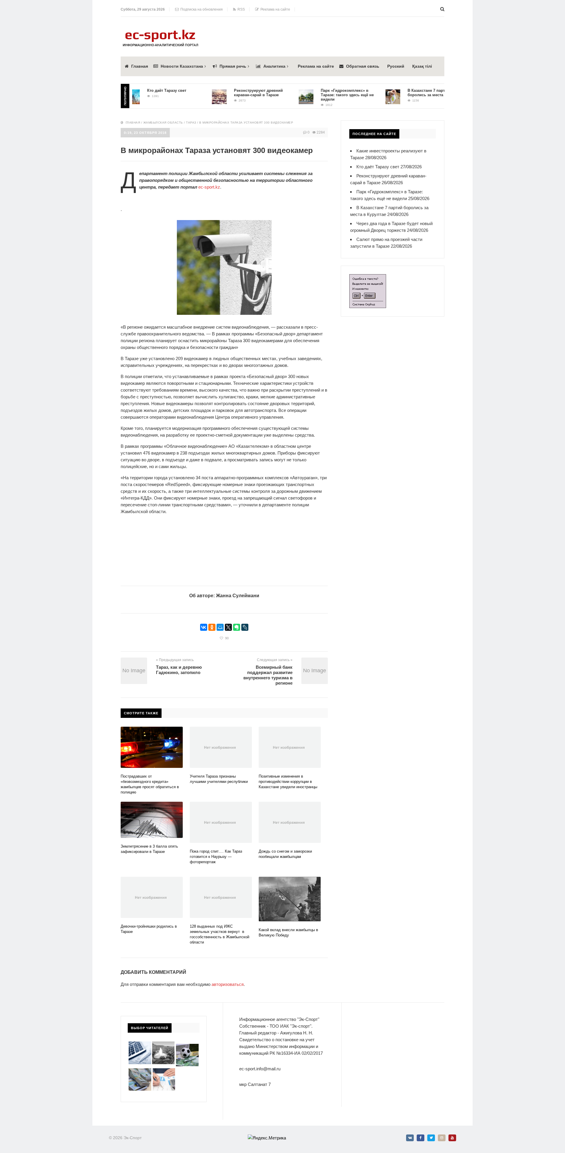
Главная (139, 66)
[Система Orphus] (367, 277)
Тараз (191, 122)
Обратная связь (362, 66)
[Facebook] (420, 1137)
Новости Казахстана (182, 66)
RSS (240, 9)
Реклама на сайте (274, 9)
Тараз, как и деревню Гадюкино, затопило (179, 670)
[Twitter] (431, 1137)
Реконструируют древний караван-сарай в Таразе (241, 92)
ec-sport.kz (209, 186)
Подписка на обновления (201, 9)
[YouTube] (452, 1137)
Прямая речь (233, 66)
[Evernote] (236, 627)
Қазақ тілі (422, 66)
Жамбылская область (163, 122)
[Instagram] (442, 1137)
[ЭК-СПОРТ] (160, 31)
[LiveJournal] (244, 627)
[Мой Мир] (220, 627)
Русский (395, 66)
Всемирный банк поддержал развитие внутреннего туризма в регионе (268, 675)
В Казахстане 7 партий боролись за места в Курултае (419, 92)
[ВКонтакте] (203, 627)
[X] (228, 627)
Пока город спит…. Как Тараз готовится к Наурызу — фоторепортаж (216, 856)
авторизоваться (228, 984)
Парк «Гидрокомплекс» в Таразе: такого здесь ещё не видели (330, 95)
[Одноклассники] (211, 627)
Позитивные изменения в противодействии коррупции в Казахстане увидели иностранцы (288, 781)
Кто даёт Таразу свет (150, 90)
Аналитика (274, 66)
